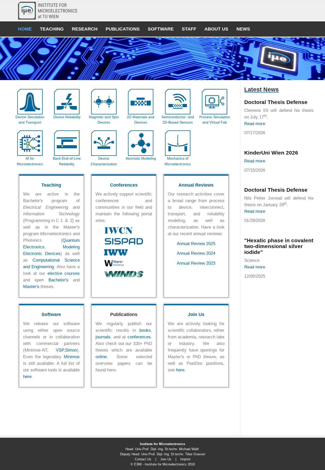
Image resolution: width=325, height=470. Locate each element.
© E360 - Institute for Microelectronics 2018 (163, 464)
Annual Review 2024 (196, 253)
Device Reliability (66, 117)
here (27, 376)
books (145, 330)
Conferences (124, 185)
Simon (71, 350)
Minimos (72, 356)
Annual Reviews (196, 185)
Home (25, 29)
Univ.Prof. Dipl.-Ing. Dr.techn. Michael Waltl (167, 449)
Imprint (185, 459)
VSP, (60, 350)
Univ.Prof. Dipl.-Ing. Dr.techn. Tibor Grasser (173, 454)
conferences (139, 337)
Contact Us (143, 459)
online (101, 356)
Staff (189, 29)
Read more (254, 123)
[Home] (49, 11)
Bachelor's (58, 280)
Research (85, 29)
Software (161, 29)
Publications (123, 29)
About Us (216, 29)
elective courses (63, 273)
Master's (31, 286)
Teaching (52, 29)
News (243, 29)
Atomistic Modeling (141, 158)
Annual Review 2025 (196, 243)
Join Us (196, 314)
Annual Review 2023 (196, 263)
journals (102, 337)
